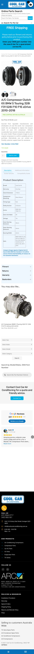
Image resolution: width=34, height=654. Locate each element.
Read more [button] (7, 444)
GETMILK (4, 645)
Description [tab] (7, 170)
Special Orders (5, 604)
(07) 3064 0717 (7, 515)
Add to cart (13, 155)
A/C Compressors (7, 639)
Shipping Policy (6, 607)
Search (30, 18)
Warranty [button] (5, 275)
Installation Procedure (8, 598)
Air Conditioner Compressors (10, 636)
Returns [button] (5, 271)
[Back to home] (17, 4)
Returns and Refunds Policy (9, 610)
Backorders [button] (6, 279)
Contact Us (17, 398)
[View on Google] (5, 431)
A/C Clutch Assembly (11, 54)
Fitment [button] (5, 267)
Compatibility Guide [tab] (23, 173)
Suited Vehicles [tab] (9, 173)
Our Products (7, 539)
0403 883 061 (6, 517)
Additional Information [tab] (22, 170)
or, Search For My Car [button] (9, 23)
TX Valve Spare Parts (8, 630)
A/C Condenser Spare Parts (10, 633)
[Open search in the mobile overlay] (17, 375)
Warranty (4, 601)
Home (3, 54)
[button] (2, 4)
